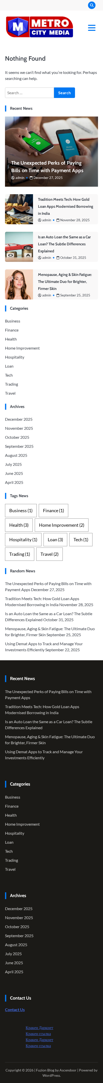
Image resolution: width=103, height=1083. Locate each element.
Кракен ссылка (31, 1033)
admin (20, 178)
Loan (9, 366)
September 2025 (19, 446)
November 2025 (19, 428)
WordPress (51, 1075)
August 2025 (16, 455)
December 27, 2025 (48, 178)
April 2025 (14, 482)
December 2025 (18, 419)
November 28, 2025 (75, 220)
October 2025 (17, 437)
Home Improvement (22, 348)
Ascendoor (68, 1070)
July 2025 (13, 464)
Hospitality (14, 357)
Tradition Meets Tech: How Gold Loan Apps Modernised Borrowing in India (65, 206)
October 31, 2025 (73, 258)
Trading (11, 384)
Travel (10, 393)
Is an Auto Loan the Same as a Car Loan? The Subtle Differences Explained (64, 244)
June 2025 (14, 473)
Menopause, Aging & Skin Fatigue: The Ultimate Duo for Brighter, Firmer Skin (65, 281)
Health (11, 339)
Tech (9, 375)
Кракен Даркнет (32, 1027)
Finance (11, 330)
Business (12, 320)
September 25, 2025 (75, 295)
